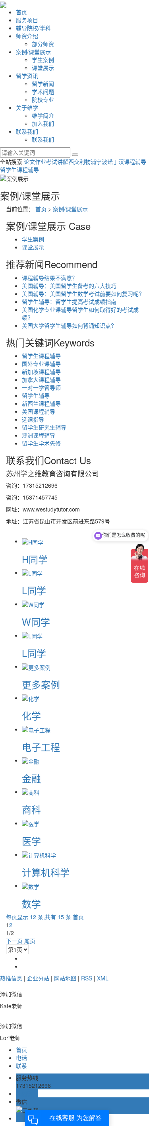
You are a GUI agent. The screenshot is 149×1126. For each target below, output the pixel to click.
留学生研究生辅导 (44, 427)
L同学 (34, 590)
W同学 (36, 621)
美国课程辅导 (38, 411)
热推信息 (11, 978)
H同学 (35, 559)
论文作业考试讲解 (46, 161)
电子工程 (41, 747)
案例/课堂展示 (33, 52)
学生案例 (43, 60)
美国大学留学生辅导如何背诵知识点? (68, 325)
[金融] (30, 760)
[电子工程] (36, 729)
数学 (31, 903)
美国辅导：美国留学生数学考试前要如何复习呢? (82, 294)
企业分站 (38, 978)
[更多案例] (36, 666)
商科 (31, 809)
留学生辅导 (36, 395)
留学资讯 (27, 76)
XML (102, 978)
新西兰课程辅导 (41, 403)
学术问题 (43, 91)
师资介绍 (27, 36)
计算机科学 (46, 872)
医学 (31, 841)
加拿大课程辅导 (41, 379)
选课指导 (33, 419)
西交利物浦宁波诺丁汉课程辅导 (107, 161)
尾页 (29, 941)
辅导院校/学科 (33, 28)
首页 (21, 12)
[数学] (30, 885)
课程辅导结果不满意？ (49, 278)
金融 (31, 778)
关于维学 (27, 107)
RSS (86, 978)
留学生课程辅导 (19, 169)
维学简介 (43, 115)
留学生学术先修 (41, 443)
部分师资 (43, 44)
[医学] (30, 823)
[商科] (30, 791)
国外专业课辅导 (41, 364)
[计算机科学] (39, 854)
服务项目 (27, 20)
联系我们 (27, 131)
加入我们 (43, 123)
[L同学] (32, 572)
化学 (31, 715)
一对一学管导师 (41, 387)
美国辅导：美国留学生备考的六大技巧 (69, 286)
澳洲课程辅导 (38, 435)
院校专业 (43, 99)
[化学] (30, 698)
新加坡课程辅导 (41, 371)
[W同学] (33, 604)
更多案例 (41, 684)
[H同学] (32, 541)
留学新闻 (43, 84)
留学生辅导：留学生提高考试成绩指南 (69, 301)
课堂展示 (43, 68)
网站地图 (65, 978)
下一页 (14, 941)
